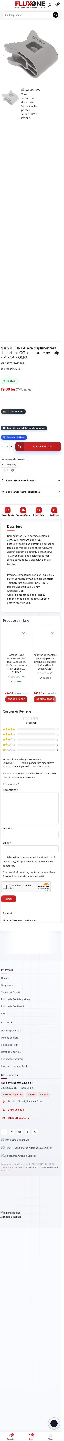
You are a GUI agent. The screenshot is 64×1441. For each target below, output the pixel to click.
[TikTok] (27, 1349)
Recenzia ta (10, 1007)
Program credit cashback (14, 1283)
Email (7, 1060)
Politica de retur (9, 1262)
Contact (5, 1195)
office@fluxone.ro (18, 1335)
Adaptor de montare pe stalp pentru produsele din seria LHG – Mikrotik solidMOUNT (45, 885)
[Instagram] (12, 1349)
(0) (23, 901)
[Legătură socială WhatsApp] (7, 470)
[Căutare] (55, 15)
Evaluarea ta (11, 1001)
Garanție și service (11, 1269)
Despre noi (7, 1202)
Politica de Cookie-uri (12, 1223)
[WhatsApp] (35, 1349)
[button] (4, 55)
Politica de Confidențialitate (15, 1216)
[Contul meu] (50, 5)
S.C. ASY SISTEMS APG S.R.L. (43, 1384)
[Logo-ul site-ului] (30, 4)
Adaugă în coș (42, 446)
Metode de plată (9, 1255)
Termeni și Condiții (10, 1209)
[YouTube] (20, 1349)
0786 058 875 (16, 1327)
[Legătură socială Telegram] (13, 470)
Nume (7, 1046)
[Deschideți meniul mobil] (4, 5)
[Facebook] (4, 1349)
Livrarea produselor (11, 1248)
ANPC (4, 1231)
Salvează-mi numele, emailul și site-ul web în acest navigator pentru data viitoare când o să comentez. (29, 1079)
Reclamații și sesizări (12, 1276)
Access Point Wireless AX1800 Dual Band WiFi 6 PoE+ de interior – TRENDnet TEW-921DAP (16, 887)
